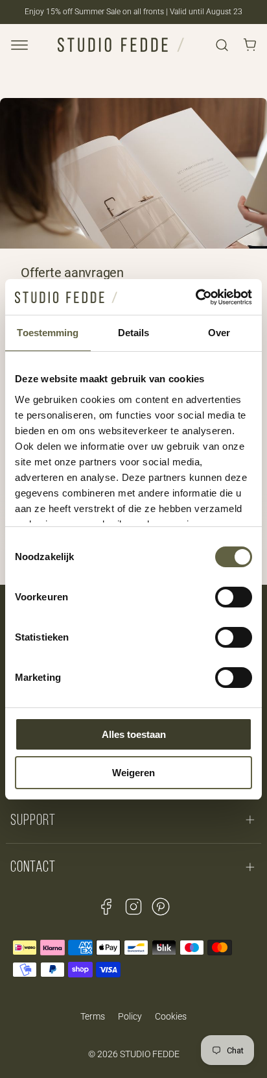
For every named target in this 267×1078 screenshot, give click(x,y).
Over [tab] (219, 332)
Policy (130, 1016)
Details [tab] (134, 332)
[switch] (233, 597)
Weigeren (133, 772)
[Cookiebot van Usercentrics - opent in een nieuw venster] (195, 297)
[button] (19, 45)
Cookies (171, 1016)
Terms (92, 1016)
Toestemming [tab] (47, 332)
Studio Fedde (150, 1054)
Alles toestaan (134, 734)
